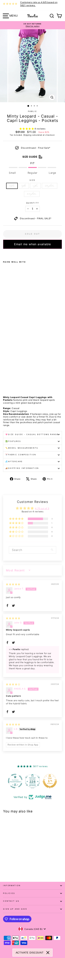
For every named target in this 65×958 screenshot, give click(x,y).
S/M (23, 185)
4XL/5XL (31, 194)
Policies (9, 893)
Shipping (27, 135)
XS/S (12, 185)
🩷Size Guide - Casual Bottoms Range (32, 434)
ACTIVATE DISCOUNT (30, 952)
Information (12, 885)
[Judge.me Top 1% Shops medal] (50, 781)
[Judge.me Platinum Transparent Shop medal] (15, 781)
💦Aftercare (14, 461)
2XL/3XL (49, 185)
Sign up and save (15, 909)
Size (32, 180)
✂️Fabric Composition (20, 455)
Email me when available (32, 244)
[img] (13, 584)
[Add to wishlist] (4, 253)
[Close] (47, 952)
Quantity (32, 203)
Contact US (11, 901)
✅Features (13, 441)
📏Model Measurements (21, 448)
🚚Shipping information (22, 468)
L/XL (35, 185)
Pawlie (32, 111)
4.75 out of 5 (42, 508)
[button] (27, 128)
